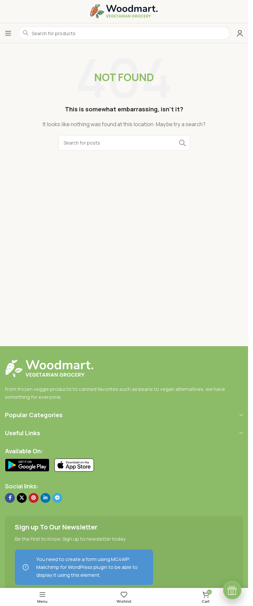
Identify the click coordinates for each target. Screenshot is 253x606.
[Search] (182, 142)
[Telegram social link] (57, 498)
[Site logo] (124, 11)
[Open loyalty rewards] (232, 590)
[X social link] (22, 498)
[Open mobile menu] (8, 33)
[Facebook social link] (10, 498)
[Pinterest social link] (34, 498)
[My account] (239, 33)
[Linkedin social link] (45, 498)
